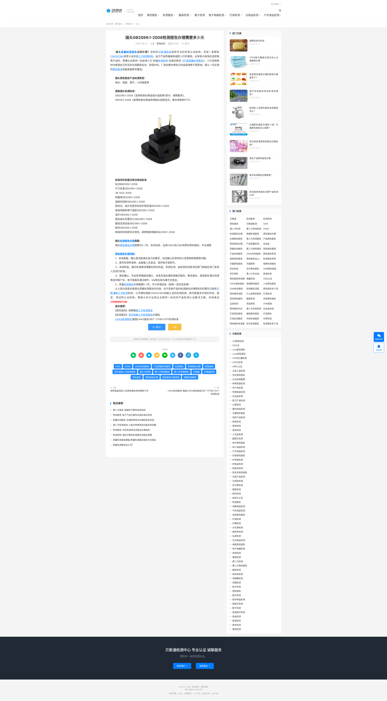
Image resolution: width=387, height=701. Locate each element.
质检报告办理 (127, 245)
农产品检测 (237, 387)
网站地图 (204, 687)
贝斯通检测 (165, 51)
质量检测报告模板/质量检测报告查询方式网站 (134, 440)
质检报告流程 (236, 293)
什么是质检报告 (253, 293)
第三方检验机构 (253, 308)
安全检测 (234, 268)
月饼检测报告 (252, 318)
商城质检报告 (252, 283)
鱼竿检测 (236, 625)
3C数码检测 (238, 341)
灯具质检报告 (236, 313)
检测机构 (163, 60)
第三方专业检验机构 (254, 273)
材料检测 (236, 493)
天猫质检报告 (236, 263)
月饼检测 (267, 318)
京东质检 (234, 273)
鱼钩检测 (236, 629)
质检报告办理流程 (125, 253)
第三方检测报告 (144, 310)
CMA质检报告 (269, 268)
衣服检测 (236, 582)
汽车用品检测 (238, 510)
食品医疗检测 (238, 612)
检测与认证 (237, 497)
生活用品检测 (238, 540)
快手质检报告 (238, 442)
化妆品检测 (268, 308)
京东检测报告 (252, 323)
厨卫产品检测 (238, 400)
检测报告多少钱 (270, 323)
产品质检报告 (269, 238)
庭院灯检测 (237, 438)
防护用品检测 (238, 599)
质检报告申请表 (237, 323)
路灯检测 (236, 595)
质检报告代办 (236, 308)
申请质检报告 (269, 298)
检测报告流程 (252, 288)
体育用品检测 (238, 383)
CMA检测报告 (236, 288)
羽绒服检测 (237, 578)
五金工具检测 (238, 370)
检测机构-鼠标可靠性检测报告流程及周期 (132, 435)
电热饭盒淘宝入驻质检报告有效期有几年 (129, 390)
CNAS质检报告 (237, 283)
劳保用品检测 (238, 392)
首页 (140, 15)
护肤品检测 (237, 464)
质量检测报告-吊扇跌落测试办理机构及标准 (133, 420)
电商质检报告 (236, 258)
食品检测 (236, 616)
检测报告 (168, 15)
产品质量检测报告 (193, 60)
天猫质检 (250, 263)
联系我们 (182, 666)
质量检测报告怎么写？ (123, 445)
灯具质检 (267, 313)
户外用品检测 (271, 15)
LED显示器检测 (239, 358)
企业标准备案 (238, 379)
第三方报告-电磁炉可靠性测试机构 (129, 410)
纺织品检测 (237, 574)
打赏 (175, 327)
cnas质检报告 (239, 353)
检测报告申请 (269, 258)
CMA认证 (267, 278)
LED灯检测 (237, 362)
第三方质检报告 (253, 248)
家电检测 (129, 24)
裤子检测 (236, 586)
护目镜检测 (237, 459)
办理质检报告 (236, 238)
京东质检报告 (252, 268)
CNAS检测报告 (123, 319)
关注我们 (275, 4)
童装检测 (236, 557)
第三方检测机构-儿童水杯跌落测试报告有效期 (134, 425)
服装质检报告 (252, 313)
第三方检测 (121, 293)
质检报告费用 (269, 248)
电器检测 (250, 278)
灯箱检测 (236, 523)
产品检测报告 (236, 253)
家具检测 (236, 421)
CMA (121, 56)
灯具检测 (235, 15)
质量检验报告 (236, 248)
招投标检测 (237, 468)
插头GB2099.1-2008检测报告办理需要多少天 (164, 37)
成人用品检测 (238, 447)
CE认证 (235, 345)
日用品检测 (252, 15)
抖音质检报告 (238, 455)
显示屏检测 (237, 485)
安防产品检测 (238, 417)
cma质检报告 (238, 349)
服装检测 (184, 15)
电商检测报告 (269, 263)
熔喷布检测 (237, 531)
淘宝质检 (250, 303)
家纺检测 (236, 430)
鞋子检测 (200, 15)
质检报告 (114, 10)
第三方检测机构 (144, 56)
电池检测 (236, 553)
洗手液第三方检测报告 (140, 314)
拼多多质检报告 (239, 472)
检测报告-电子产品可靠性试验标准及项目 (132, 415)
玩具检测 (234, 303)
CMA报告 (267, 303)
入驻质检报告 (269, 283)
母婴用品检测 (238, 506)
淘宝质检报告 (236, 298)
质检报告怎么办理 (254, 258)
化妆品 (266, 243)
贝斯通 (196, 371)
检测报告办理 (127, 240)
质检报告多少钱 (270, 288)
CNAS (113, 56)
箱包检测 (236, 569)
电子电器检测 (216, 15)
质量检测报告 (129, 51)
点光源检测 (237, 527)
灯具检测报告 (236, 318)
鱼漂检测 (236, 620)
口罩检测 (236, 404)
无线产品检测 (238, 476)
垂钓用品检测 (238, 409)
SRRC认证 (237, 366)
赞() (186, 43)
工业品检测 (237, 434)
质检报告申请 (269, 253)
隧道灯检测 (237, 603)
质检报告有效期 (237, 278)
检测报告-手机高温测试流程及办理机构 (131, 430)
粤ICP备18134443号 (193, 689)
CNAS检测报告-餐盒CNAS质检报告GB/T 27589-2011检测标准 (193, 392)
